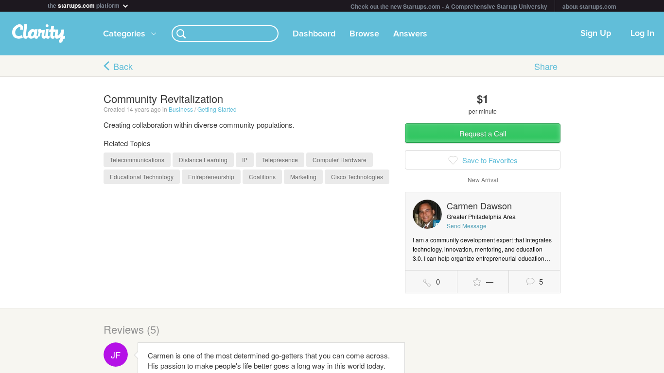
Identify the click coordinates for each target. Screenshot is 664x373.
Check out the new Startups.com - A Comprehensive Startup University (448, 6)
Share (546, 66)
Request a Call (482, 133)
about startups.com (589, 6)
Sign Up (595, 33)
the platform (84, 4)
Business (181, 109)
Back (123, 66)
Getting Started (217, 109)
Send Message (467, 225)
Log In (642, 33)
